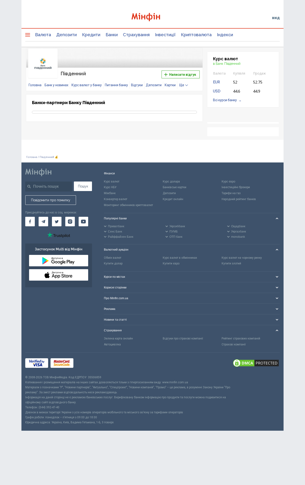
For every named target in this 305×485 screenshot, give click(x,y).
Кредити (91, 34)
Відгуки (137, 85)
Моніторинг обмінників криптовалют (128, 205)
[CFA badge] (86, 363)
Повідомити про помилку (50, 200)
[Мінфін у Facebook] (30, 221)
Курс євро (228, 181)
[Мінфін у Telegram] (43, 221)
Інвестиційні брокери (236, 187)
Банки (112, 34)
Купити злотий (231, 263)
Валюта (43, 34)
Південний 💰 (49, 157)
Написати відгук (182, 74)
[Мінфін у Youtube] (83, 221)
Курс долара (171, 181)
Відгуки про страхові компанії (183, 338)
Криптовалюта (196, 34)
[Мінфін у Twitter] (56, 221)
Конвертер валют (115, 199)
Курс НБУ (110, 187)
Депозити (66, 34)
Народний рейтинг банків (239, 199)
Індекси (225, 34)
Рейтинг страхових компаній (241, 338)
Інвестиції (165, 34)
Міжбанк (110, 193)
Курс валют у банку (86, 85)
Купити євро (171, 263)
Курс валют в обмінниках (180, 257)
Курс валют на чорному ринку (242, 257)
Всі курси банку (225, 100)
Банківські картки (174, 187)
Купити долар (113, 263)
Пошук (83, 186)
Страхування (136, 34)
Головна (35, 85)
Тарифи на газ (231, 193)
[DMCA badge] (256, 363)
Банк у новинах (56, 85)
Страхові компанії (234, 344)
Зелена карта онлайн (118, 338)
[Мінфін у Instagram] (70, 221)
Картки (170, 85)
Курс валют (111, 181)
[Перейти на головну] (152, 18)
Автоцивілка (112, 344)
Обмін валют (112, 257)
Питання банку (116, 85)
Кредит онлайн (173, 199)
